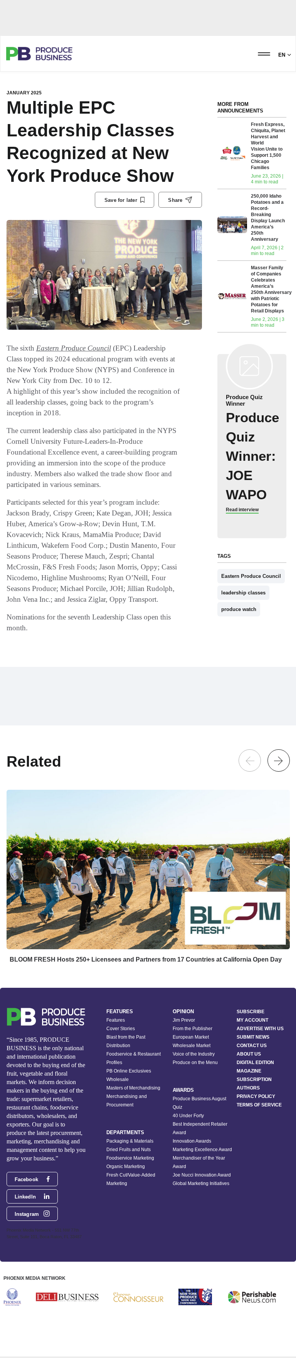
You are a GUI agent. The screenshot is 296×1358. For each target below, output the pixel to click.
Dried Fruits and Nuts (128, 1149)
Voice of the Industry (194, 1054)
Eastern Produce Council (73, 348)
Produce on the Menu (195, 1062)
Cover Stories (120, 1028)
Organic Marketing (125, 1166)
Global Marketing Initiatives (201, 1183)
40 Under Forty (188, 1115)
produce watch (238, 609)
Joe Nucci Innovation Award (202, 1175)
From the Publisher (192, 1028)
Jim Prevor (184, 1020)
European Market (191, 1037)
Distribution (118, 1045)
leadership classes (243, 593)
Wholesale (117, 1079)
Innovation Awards (192, 1141)
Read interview (242, 509)
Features (115, 1020)
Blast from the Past (125, 1037)
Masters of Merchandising (133, 1088)
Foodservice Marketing (130, 1158)
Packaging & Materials (129, 1141)
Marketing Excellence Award (202, 1149)
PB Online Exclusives (128, 1071)
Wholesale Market (191, 1045)
